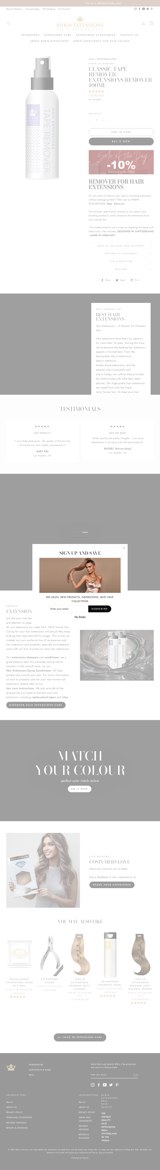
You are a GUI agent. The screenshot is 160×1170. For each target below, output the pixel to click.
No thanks (80, 617)
